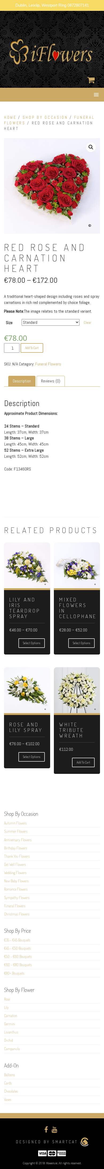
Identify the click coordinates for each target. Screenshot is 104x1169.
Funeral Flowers (48, 364)
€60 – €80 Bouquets (18, 964)
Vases (7, 1099)
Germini (9, 1024)
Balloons (9, 1074)
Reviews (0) (50, 381)
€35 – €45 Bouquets (17, 940)
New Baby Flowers (16, 881)
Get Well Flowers (15, 864)
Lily (6, 1007)
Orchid (8, 1040)
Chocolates (11, 1091)
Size (9, 322)
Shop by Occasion (45, 117)
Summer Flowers (15, 831)
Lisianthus (11, 1032)
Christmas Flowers (16, 914)
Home (10, 117)
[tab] (21, 381)
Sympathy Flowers (16, 897)
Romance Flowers (15, 889)
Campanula (12, 1048)
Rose (7, 999)
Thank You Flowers (17, 856)
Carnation (10, 1015)
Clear (87, 322)
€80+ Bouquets (14, 973)
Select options (31, 643)
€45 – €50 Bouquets (17, 948)
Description (22, 381)
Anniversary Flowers (17, 840)
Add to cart (32, 348)
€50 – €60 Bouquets (18, 956)
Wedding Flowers (15, 872)
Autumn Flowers (15, 823)
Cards (8, 1083)
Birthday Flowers (15, 848)
